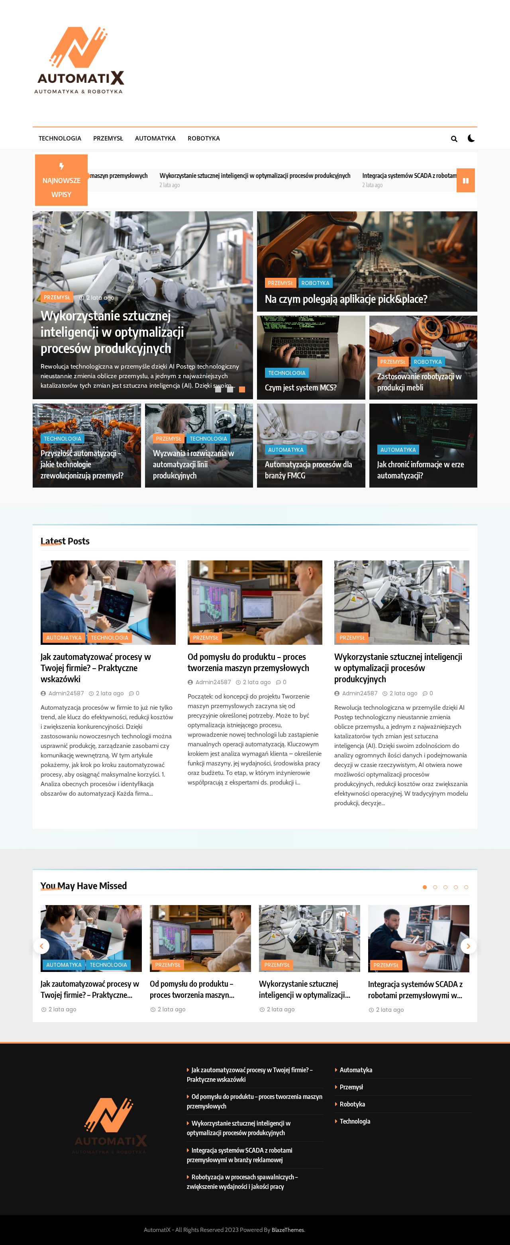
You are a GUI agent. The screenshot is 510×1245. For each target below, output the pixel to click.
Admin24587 (66, 693)
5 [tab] (466, 887)
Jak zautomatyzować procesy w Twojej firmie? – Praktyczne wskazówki (153, 331)
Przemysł (108, 138)
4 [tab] (456, 887)
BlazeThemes (288, 1229)
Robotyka (204, 138)
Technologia (60, 138)
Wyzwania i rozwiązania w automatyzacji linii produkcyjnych (193, 464)
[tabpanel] (91, 959)
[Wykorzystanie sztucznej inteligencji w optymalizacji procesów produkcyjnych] (401, 602)
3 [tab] (243, 390)
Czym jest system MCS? (301, 387)
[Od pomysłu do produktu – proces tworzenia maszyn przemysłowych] (255, 602)
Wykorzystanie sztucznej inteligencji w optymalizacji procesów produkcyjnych (197, 175)
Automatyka (155, 138)
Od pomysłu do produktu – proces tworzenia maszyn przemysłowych (248, 662)
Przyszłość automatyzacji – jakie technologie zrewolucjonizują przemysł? (82, 464)
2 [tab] (231, 390)
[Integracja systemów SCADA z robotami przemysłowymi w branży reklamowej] (418, 938)
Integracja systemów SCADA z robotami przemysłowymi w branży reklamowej (399, 175)
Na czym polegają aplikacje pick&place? (346, 298)
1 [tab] (219, 390)
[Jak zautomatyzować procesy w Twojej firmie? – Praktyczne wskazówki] (108, 602)
